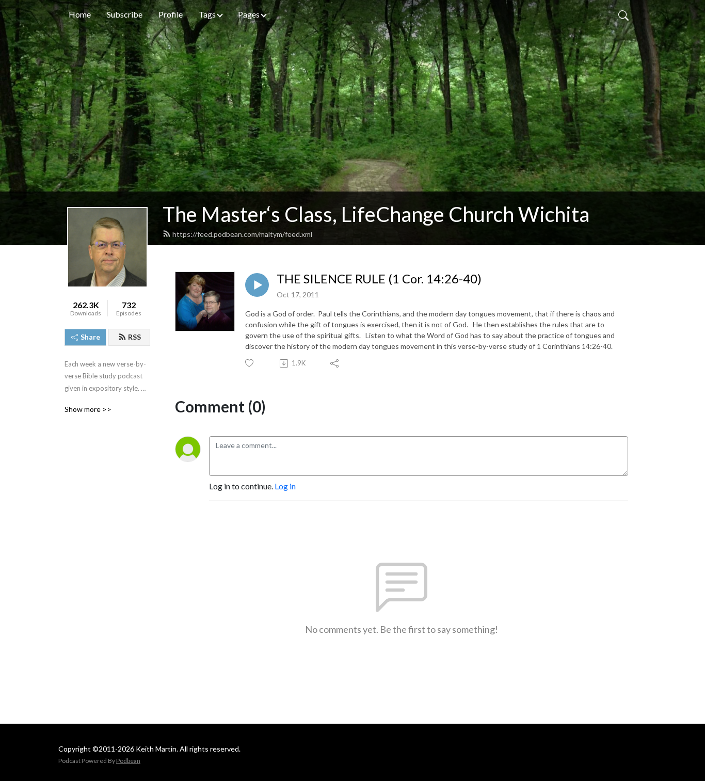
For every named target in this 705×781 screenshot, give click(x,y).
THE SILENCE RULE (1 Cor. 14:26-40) (379, 279)
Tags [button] (207, 14)
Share (90, 336)
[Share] (335, 363)
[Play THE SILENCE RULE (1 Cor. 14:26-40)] (257, 285)
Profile (170, 14)
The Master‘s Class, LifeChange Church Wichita (376, 214)
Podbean (128, 760)
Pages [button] (249, 14)
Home (80, 14)
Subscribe (124, 14)
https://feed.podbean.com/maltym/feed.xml (242, 234)
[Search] (623, 14)
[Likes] (250, 363)
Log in (285, 486)
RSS (134, 336)
